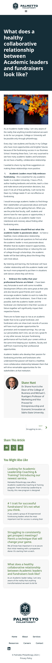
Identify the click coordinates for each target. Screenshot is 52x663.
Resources (13, 643)
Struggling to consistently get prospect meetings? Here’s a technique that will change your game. (25, 537)
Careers (27, 643)
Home (14, 636)
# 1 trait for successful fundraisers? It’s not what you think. (24, 506)
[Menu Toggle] (26, 11)
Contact (39, 643)
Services (36, 636)
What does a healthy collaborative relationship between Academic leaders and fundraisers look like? (25, 569)
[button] (6, 448)
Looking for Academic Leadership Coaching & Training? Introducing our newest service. (24, 473)
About (25, 636)
